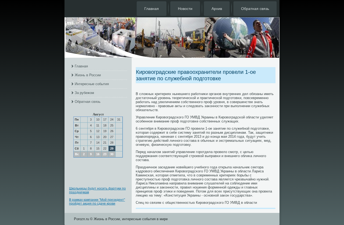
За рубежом (84, 93)
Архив (217, 8)
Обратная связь (255, 8)
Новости (185, 8)
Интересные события (92, 84)
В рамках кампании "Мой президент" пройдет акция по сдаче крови (97, 201)
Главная (151, 8)
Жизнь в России (88, 75)
